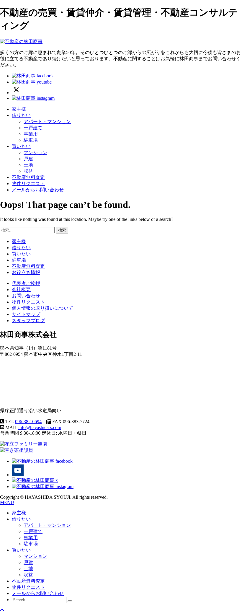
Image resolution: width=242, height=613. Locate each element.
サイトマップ (26, 314)
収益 (28, 171)
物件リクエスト (28, 183)
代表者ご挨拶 (26, 283)
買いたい (21, 146)
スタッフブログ (28, 320)
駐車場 (31, 140)
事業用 (31, 133)
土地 (28, 164)
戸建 (28, 158)
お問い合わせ (26, 295)
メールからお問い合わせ (38, 189)
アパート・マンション (47, 121)
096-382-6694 (28, 421)
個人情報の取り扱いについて (42, 308)
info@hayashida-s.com (39, 427)
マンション (35, 152)
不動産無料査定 (28, 177)
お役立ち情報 (26, 272)
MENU (7, 502)
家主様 (19, 109)
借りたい (21, 115)
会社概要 (21, 289)
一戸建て (33, 127)
